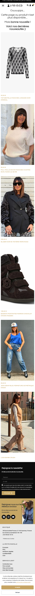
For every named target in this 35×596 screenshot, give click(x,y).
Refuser (17, 592)
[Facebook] (4, 517)
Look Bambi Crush (8, 457)
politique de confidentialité (23, 582)
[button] (3, 5)
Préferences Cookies (8, 538)
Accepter (17, 587)
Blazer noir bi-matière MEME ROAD (14, 241)
